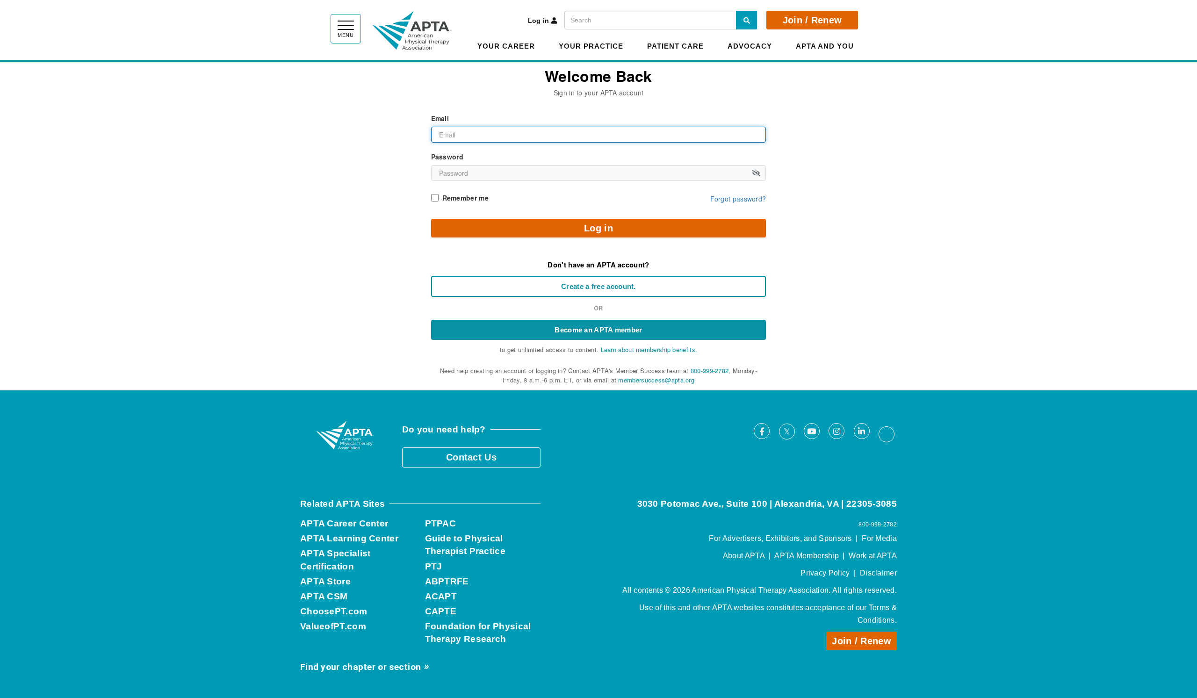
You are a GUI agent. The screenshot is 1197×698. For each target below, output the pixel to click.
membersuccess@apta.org (656, 379)
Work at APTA (873, 556)
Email (440, 118)
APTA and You (825, 46)
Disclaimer (878, 573)
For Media (879, 538)
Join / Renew (812, 20)
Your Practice (591, 46)
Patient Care (675, 46)
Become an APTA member (598, 330)
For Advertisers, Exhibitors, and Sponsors (780, 538)
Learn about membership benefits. (649, 349)
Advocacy (750, 46)
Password (447, 156)
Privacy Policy (825, 573)
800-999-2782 (710, 370)
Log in (538, 20)
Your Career (506, 46)
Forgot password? (738, 198)
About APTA (744, 556)
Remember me (465, 197)
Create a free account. (598, 286)
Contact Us (471, 457)
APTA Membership (806, 556)
